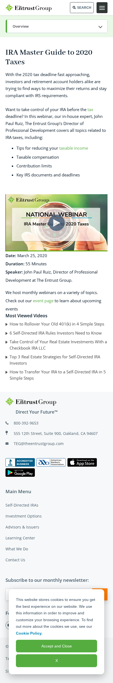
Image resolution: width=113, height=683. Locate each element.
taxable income (73, 148)
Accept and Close (56, 646)
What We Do (16, 548)
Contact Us (15, 559)
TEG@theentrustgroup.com (39, 443)
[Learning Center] (56, 26)
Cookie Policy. (29, 633)
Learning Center (20, 537)
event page (43, 300)
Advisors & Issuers (22, 527)
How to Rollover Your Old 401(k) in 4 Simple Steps (57, 324)
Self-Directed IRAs (21, 505)
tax (90, 109)
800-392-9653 (26, 423)
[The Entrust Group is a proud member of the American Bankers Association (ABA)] (51, 462)
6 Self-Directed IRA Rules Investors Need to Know (56, 333)
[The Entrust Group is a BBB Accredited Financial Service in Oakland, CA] (20, 462)
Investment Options (23, 516)
